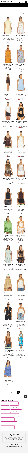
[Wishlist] (22, 2)
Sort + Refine (23, 14)
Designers (18, 5)
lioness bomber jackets (8, 419)
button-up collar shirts (8, 427)
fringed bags (14, 407)
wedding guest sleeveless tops (9, 423)
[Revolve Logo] (7, 2)
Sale (25, 5)
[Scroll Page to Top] (25, 396)
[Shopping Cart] (26, 2)
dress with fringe (13, 403)
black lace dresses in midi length (10, 415)
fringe (4, 403)
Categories (9, 5)
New (2, 5)
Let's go (14, 447)
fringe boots (5, 411)
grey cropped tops (16, 411)
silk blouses (5, 407)
